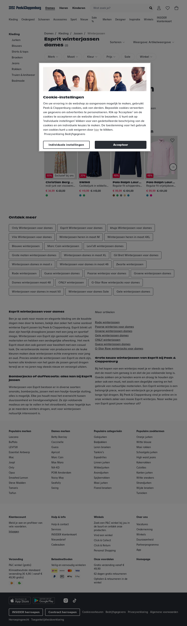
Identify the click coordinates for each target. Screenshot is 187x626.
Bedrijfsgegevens (75, 134)
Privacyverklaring (54, 134)
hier (96, 129)
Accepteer (120, 144)
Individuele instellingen (66, 144)
